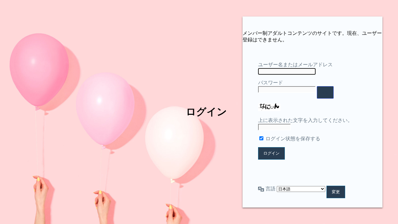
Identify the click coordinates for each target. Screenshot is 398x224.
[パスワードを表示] (325, 92)
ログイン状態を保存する (293, 138)
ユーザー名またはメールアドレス (295, 64)
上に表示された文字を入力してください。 (305, 120)
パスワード (270, 82)
